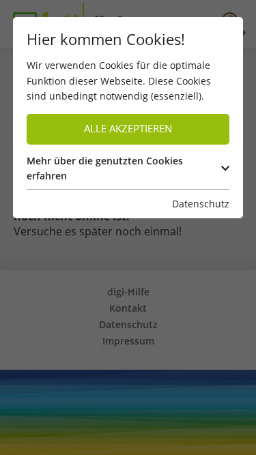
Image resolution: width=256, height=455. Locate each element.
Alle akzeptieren (128, 128)
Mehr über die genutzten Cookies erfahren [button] (105, 168)
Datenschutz (200, 203)
